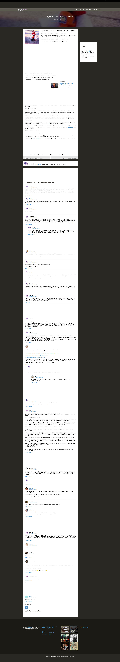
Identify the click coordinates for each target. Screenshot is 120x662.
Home (80, 9)
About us (82, 626)
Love (87, 9)
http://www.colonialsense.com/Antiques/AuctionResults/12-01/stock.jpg (36, 355)
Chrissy (30, 510)
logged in (31, 613)
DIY (97, 9)
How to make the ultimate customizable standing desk (70, 158)
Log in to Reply (28, 204)
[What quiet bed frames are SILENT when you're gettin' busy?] (74, 630)
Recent (75, 9)
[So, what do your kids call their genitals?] (65, 646)
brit (49, 123)
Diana (30, 596)
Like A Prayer (70, 127)
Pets (90, 9)
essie (30, 544)
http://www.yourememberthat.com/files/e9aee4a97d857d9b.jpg (35, 357)
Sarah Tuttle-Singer (39, 163)
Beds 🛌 (100, 9)
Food (94, 9)
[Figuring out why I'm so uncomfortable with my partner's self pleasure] (74, 646)
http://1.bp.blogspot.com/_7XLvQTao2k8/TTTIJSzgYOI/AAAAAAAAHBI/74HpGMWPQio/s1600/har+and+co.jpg (42, 353)
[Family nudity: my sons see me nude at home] (65, 630)
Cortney (30, 198)
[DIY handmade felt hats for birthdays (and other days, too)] (65, 638)
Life (83, 9)
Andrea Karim (31, 488)
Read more (52, 88)
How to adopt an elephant (46, 634)
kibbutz (38, 138)
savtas (33, 138)
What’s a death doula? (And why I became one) (50, 632)
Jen (29, 501)
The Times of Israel (38, 164)
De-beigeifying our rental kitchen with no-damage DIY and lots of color (33, 158)
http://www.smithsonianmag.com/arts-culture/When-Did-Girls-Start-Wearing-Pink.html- (41, 369)
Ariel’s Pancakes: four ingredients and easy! (49, 628)
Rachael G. (31, 251)
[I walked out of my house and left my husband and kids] (74, 638)
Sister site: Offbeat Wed (84, 627)
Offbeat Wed (88, 51)
